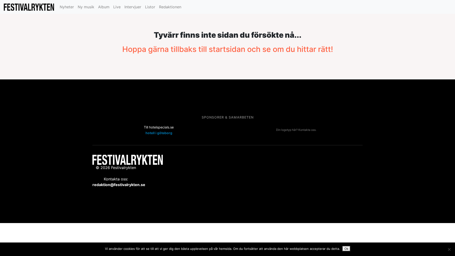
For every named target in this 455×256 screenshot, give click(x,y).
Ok (346, 249)
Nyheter (67, 7)
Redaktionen (170, 7)
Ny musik (86, 7)
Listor (150, 7)
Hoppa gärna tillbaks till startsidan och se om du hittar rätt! (227, 49)
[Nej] (449, 249)
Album (103, 7)
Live (117, 7)
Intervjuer (132, 7)
